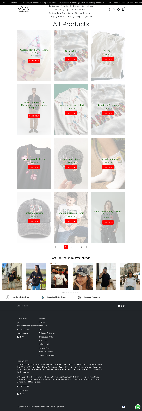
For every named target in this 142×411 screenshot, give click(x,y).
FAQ (40, 329)
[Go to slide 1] (63, 292)
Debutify (61, 407)
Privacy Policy (44, 348)
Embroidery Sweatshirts (81, 6)
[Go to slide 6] (71, 292)
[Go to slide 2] (64, 292)
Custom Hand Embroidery (61, 13)
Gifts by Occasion (84, 13)
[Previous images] (2, 277)
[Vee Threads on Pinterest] (121, 306)
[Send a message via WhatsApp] (138, 407)
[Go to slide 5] (70, 292)
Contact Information (47, 355)
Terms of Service (46, 351)
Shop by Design (75, 16)
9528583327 (23, 329)
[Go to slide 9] (77, 292)
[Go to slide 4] (68, 292)
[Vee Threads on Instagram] (124, 306)
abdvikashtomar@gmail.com (29, 324)
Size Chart (43, 340)
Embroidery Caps (61, 9)
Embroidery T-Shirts (58, 6)
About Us (43, 325)
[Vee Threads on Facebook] (119, 306)
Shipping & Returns (47, 333)
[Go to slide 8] (75, 292)
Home (53, 2)
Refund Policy (44, 344)
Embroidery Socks (80, 9)
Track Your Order (46, 337)
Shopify (47, 407)
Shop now (34, 60)
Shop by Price (57, 16)
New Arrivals (64, 2)
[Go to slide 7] (73, 292)
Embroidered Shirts (82, 2)
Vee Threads (32, 407)
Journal (89, 16)
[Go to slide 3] (66, 292)
